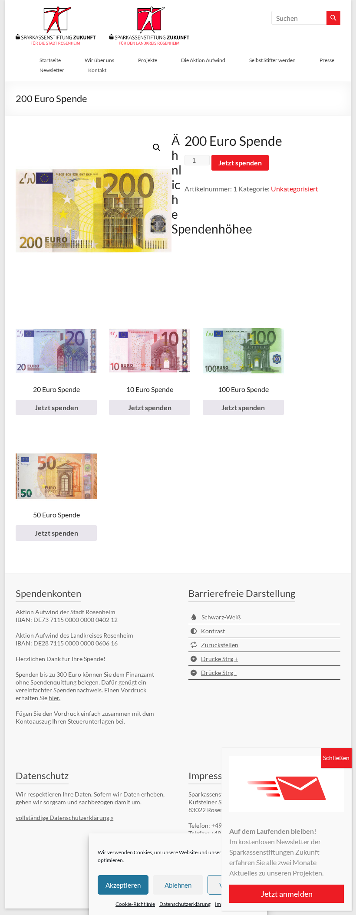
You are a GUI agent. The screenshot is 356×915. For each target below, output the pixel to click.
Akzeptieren (123, 885)
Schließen (336, 757)
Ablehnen (178, 885)
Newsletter (52, 70)
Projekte (147, 60)
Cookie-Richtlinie (135, 904)
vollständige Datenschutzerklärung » (64, 817)
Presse (327, 60)
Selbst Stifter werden (272, 60)
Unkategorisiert (294, 188)
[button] (157, 147)
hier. (54, 697)
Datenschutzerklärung (185, 904)
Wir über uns (99, 60)
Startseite (50, 60)
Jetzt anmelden (287, 894)
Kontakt (97, 70)
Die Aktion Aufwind (203, 60)
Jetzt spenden (240, 162)
